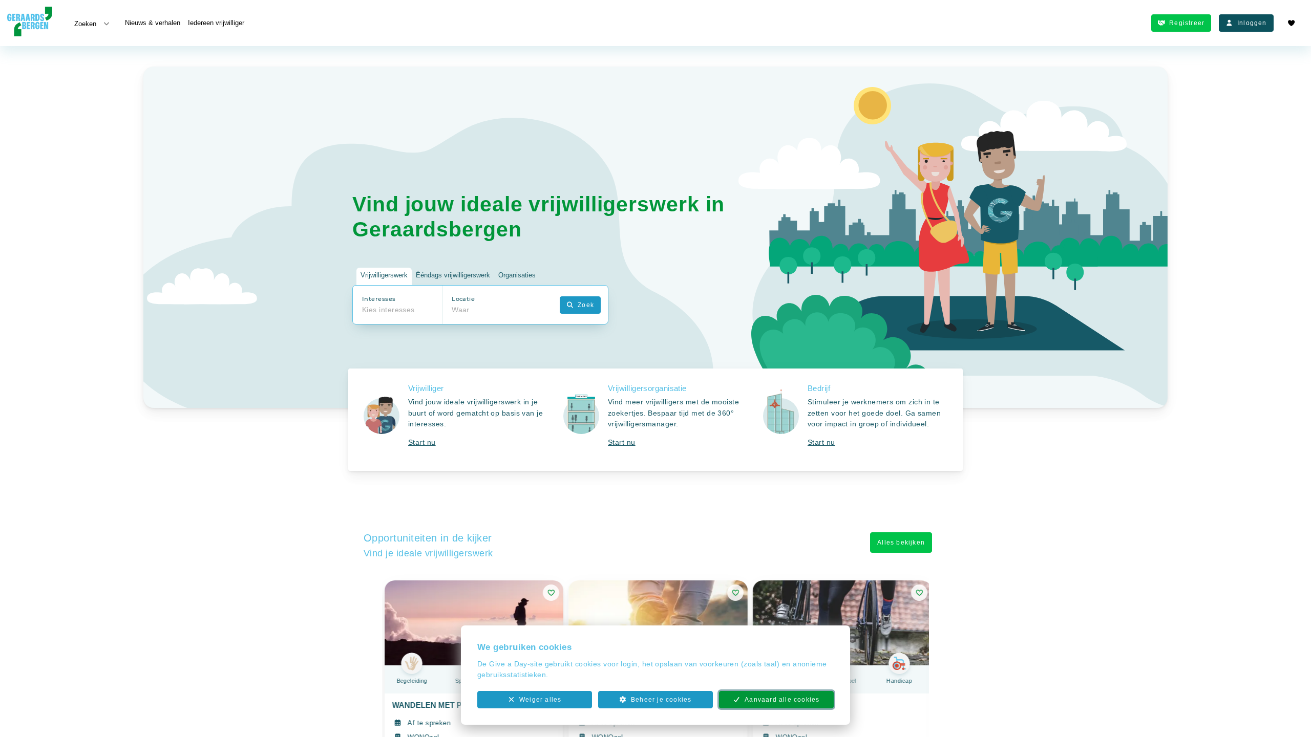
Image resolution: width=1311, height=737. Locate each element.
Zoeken (85, 24)
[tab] (384, 277)
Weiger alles (540, 699)
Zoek (586, 305)
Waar (461, 310)
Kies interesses (388, 310)
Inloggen (1252, 23)
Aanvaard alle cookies (782, 699)
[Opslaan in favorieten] (551, 592)
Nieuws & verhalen (152, 23)
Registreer (1186, 23)
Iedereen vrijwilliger (216, 23)
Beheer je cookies (661, 699)
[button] (456, 420)
